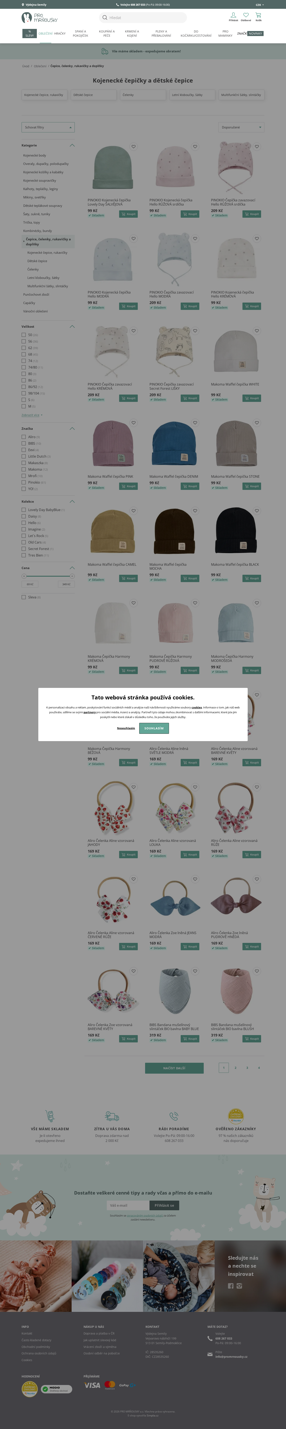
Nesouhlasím (126, 728)
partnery (90, 712)
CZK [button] (259, 5)
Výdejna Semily (35, 4)
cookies (197, 707)
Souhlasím (154, 728)
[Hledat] (104, 17)
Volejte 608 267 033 (133, 4)
